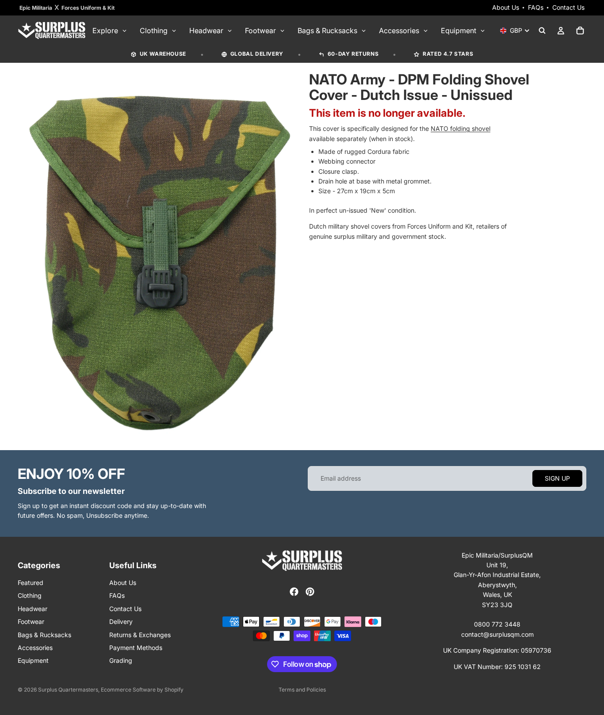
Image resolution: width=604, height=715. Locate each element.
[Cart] (580, 30)
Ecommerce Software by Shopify (142, 689)
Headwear (32, 608)
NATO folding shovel (460, 128)
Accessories (35, 647)
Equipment (33, 660)
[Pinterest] (310, 591)
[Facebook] (294, 591)
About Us (505, 7)
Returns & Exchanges (140, 635)
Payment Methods (135, 647)
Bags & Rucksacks (44, 635)
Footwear (31, 621)
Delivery (121, 621)
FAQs (535, 7)
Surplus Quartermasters (68, 689)
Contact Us (568, 7)
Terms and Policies (302, 689)
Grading (120, 660)
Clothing (30, 595)
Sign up (557, 478)
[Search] (542, 30)
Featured (30, 582)
